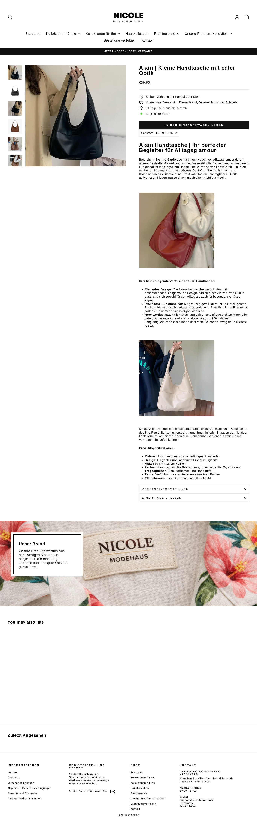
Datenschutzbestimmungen (24, 798)
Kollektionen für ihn (101, 33)
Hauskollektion (137, 33)
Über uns (13, 777)
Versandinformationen (165, 489)
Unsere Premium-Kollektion (207, 33)
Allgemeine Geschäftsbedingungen (29, 788)
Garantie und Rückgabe (22, 793)
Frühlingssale (165, 33)
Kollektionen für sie (61, 33)
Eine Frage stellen (162, 497)
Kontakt (147, 40)
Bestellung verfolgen (120, 40)
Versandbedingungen (21, 782)
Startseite (32, 33)
